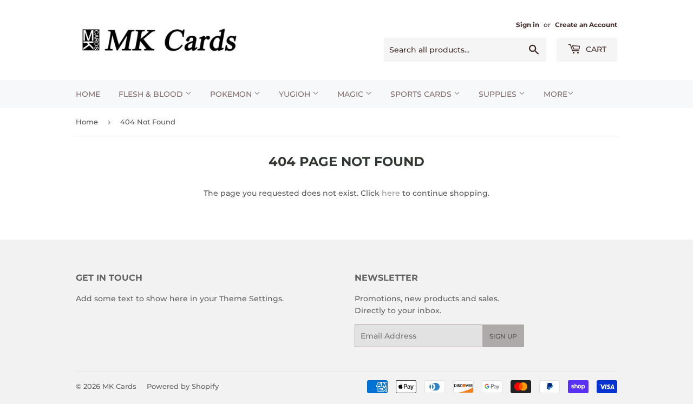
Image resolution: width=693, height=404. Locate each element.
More (555, 94)
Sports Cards (422, 94)
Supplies (499, 94)
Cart (595, 49)
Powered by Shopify (183, 386)
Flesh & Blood (152, 94)
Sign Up (503, 336)
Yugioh (295, 94)
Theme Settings (250, 298)
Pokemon (232, 94)
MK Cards (119, 386)
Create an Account (586, 25)
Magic (351, 94)
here (391, 193)
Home (88, 94)
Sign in (527, 25)
